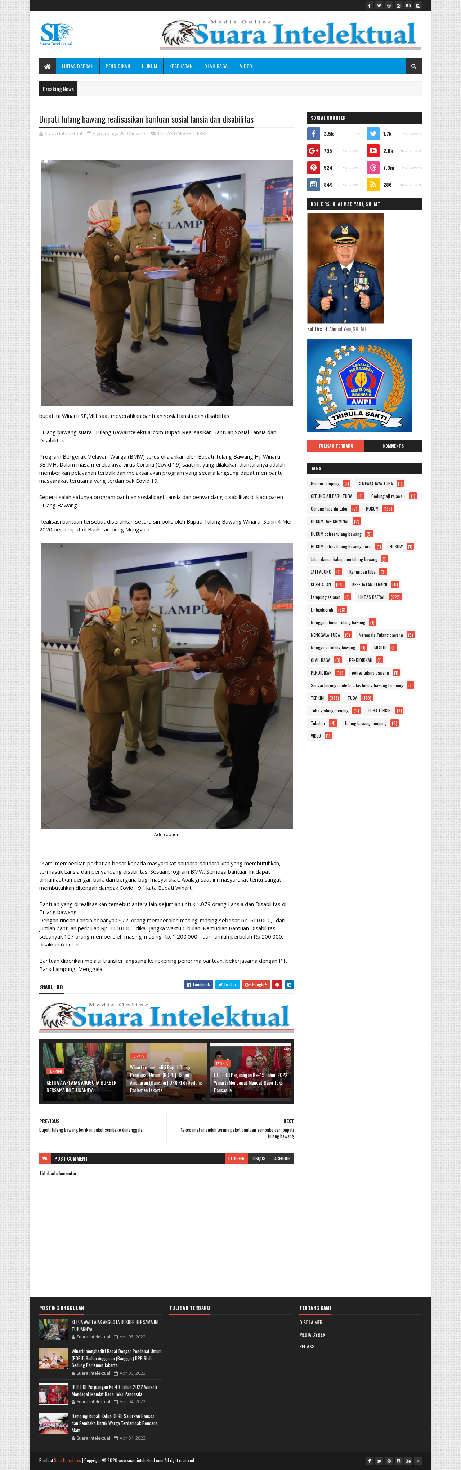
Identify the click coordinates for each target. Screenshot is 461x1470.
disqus (258, 1158)
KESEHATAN (181, 66)
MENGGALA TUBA (325, 635)
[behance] (408, 5)
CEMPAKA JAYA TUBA (375, 483)
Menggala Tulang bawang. (333, 647)
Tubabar (318, 723)
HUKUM (149, 66)
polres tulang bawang (370, 673)
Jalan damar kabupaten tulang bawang (344, 559)
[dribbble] (389, 5)
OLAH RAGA (216, 66)
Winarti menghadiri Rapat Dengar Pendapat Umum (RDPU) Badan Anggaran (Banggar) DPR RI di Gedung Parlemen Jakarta (166, 1078)
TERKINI (202, 133)
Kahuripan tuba (362, 572)
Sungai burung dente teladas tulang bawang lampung (357, 685)
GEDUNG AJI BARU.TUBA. (332, 496)
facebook (282, 1158)
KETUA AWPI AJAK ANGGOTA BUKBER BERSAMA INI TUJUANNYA (81, 1086)
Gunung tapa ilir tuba (329, 509)
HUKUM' (396, 546)
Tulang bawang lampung (365, 723)
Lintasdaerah (322, 609)
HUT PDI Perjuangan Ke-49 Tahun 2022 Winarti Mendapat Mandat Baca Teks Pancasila (250, 1082)
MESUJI (380, 647)
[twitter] (379, 5)
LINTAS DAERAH (78, 66)
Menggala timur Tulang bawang (338, 622)
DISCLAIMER (310, 1322)
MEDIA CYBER (312, 1334)
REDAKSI (307, 1346)
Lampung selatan (325, 597)
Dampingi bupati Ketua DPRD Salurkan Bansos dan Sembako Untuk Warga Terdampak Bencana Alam (115, 1423)
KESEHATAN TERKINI (369, 584)
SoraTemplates (67, 1460)
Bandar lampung (325, 483)
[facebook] (369, 5)
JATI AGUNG (321, 572)
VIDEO (246, 66)
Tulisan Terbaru (336, 446)
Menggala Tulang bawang (381, 635)
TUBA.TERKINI (380, 710)
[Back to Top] (418, 1461)
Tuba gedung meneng (330, 710)
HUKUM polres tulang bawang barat (341, 546)
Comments (393, 446)
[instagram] (399, 5)
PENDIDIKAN (118, 66)
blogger (236, 1158)
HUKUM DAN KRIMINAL (330, 521)
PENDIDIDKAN (360, 660)
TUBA (352, 698)
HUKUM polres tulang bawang (336, 534)
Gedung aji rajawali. (388, 496)
